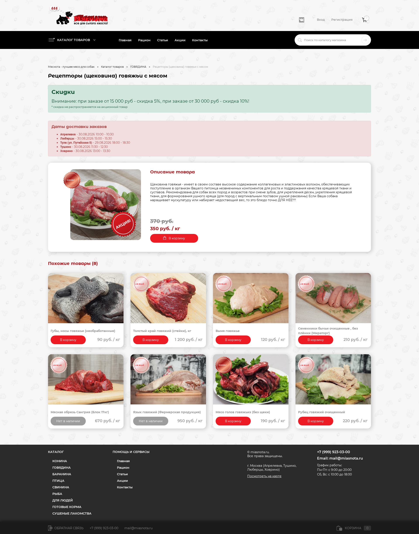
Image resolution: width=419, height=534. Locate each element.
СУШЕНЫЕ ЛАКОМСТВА (71, 513)
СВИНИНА (60, 487)
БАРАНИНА (61, 474)
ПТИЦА (58, 481)
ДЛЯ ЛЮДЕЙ (62, 500)
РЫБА (57, 494)
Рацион (144, 40)
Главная (125, 40)
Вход (321, 20)
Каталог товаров (74, 40)
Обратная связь (68, 528)
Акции (180, 40)
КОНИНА (59, 461)
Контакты (200, 40)
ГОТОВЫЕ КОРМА (66, 507)
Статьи (162, 40)
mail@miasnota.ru (346, 458)
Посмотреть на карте (264, 476)
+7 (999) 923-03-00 (104, 528)
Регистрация (342, 20)
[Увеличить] (105, 204)
